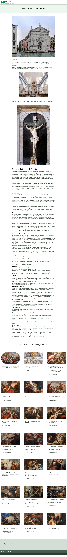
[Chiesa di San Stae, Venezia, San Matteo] (56, 439)
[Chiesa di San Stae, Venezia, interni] (10, 358)
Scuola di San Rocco (26, 245)
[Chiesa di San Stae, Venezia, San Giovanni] (10, 387)
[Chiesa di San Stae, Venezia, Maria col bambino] (10, 519)
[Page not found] (7, 2)
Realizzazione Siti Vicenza (62, 556)
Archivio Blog (54, 2)
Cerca (58, 2)
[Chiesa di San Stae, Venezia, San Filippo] (56, 465)
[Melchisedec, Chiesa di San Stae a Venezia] (10, 465)
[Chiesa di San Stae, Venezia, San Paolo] (10, 413)
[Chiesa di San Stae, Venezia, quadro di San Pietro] (56, 358)
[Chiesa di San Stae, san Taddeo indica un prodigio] (10, 492)
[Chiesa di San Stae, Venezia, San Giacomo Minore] (10, 439)
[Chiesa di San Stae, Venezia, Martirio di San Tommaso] (33, 439)
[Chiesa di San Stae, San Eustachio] (33, 492)
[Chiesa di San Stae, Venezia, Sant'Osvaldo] (33, 519)
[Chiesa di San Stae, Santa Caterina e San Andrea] (56, 519)
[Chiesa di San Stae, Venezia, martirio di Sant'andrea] (56, 413)
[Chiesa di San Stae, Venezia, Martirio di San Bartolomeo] (33, 387)
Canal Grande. (41, 336)
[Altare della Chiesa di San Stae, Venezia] (33, 358)
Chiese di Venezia (16, 61)
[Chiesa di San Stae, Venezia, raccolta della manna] (56, 387)
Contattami (63, 2)
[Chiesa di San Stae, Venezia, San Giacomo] (33, 413)
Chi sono (48, 2)
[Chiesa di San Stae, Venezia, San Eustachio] (56, 492)
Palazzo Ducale (16, 245)
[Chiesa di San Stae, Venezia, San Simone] (33, 465)
